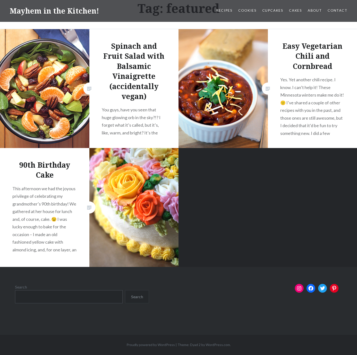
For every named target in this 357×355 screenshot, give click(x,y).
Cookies (247, 10)
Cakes (295, 10)
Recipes (224, 10)
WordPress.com (218, 345)
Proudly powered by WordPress (151, 345)
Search (21, 287)
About (315, 10)
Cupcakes (272, 10)
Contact (337, 10)
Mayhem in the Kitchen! (54, 11)
